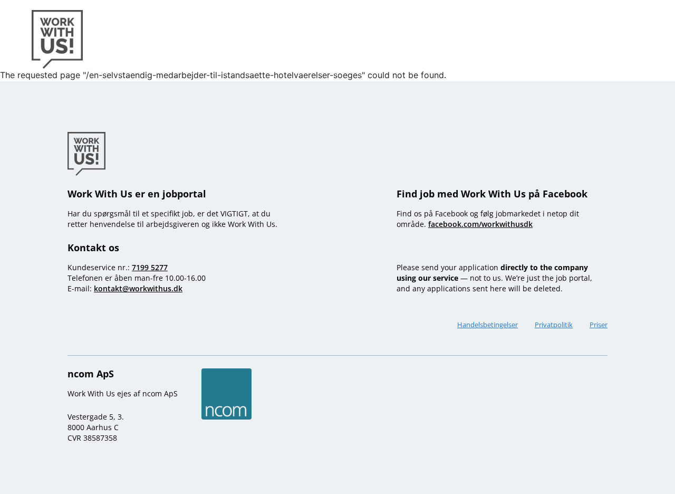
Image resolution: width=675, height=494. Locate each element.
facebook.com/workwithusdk (480, 224)
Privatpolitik (554, 324)
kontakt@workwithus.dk (138, 288)
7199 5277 (150, 267)
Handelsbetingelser (487, 324)
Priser (599, 324)
